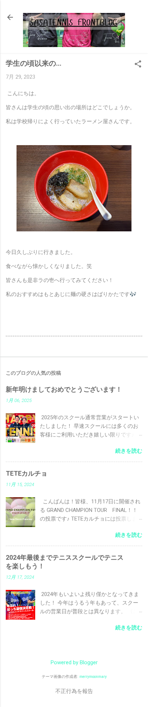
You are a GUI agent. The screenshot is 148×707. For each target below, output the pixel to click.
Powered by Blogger (74, 662)
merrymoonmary (93, 676)
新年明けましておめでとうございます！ (64, 389)
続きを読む (128, 451)
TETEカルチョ (26, 473)
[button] (138, 65)
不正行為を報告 (74, 691)
